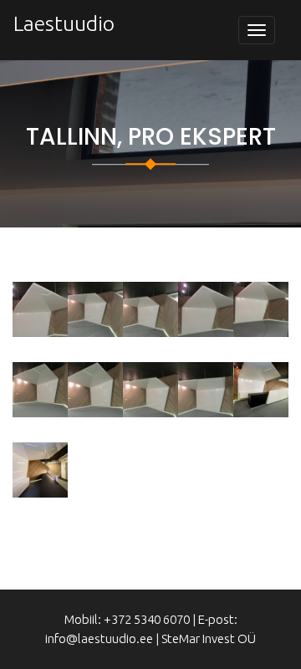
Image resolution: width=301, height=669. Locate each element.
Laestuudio (64, 23)
